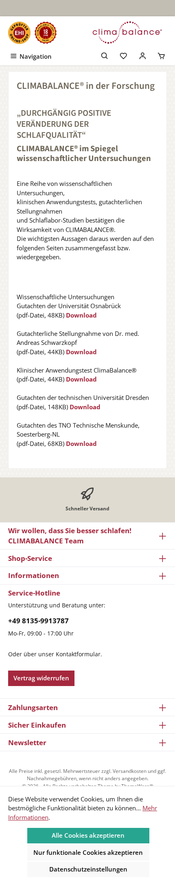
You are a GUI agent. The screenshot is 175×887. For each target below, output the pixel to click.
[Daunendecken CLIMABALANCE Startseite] (127, 32)
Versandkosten (130, 771)
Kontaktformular (78, 654)
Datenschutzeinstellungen (88, 869)
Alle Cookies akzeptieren (88, 835)
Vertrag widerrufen (41, 678)
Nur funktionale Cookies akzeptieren (88, 852)
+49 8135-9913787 (38, 620)
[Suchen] (104, 55)
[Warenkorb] (161, 55)
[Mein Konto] (142, 55)
